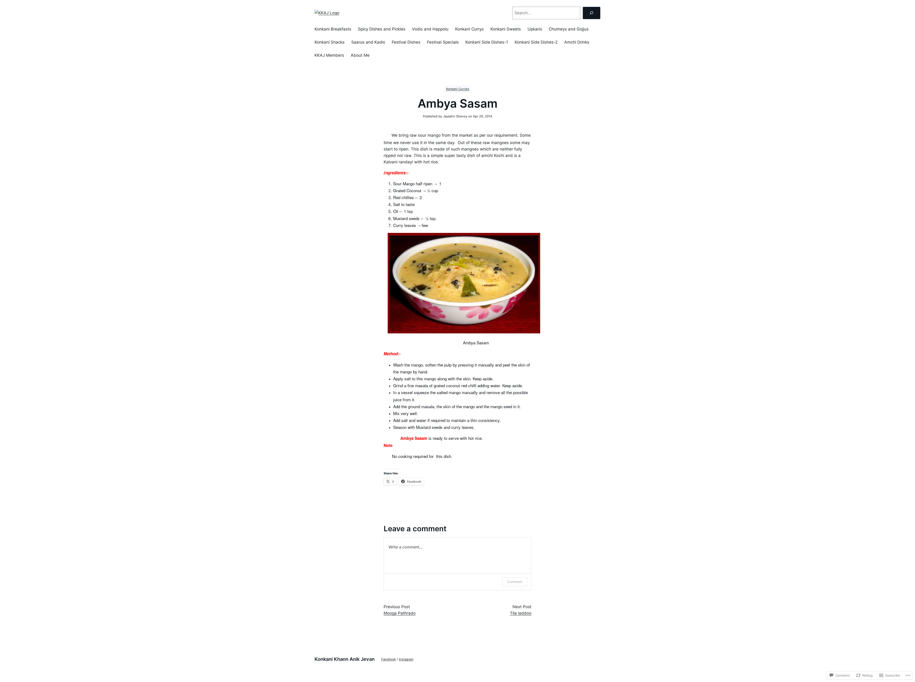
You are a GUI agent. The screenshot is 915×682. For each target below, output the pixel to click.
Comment (514, 582)
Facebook (388, 659)
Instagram (406, 659)
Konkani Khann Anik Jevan (345, 659)
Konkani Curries (457, 89)
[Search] (591, 13)
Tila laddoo (520, 613)
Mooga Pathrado (400, 613)
